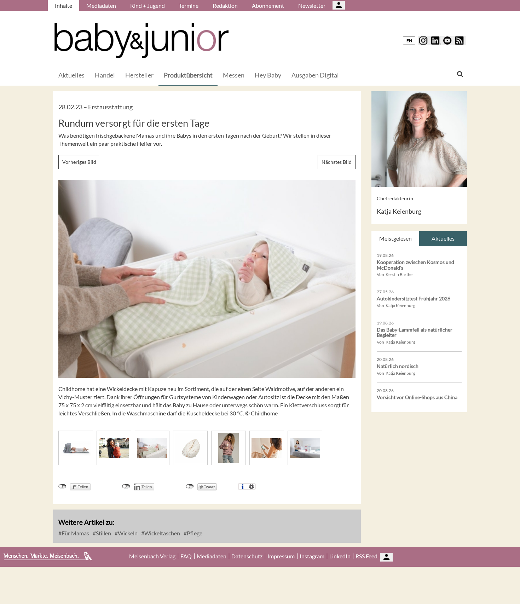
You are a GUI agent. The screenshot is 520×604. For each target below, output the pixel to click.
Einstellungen (251, 486)
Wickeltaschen (161, 533)
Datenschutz (246, 556)
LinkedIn (340, 556)
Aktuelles (71, 75)
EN (409, 40)
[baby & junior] (141, 40)
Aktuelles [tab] (443, 238)
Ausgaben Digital (315, 75)
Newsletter (311, 5)
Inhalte (63, 5)
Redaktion (225, 5)
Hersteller (139, 75)
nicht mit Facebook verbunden (62, 486)
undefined (126, 486)
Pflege (194, 533)
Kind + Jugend (147, 5)
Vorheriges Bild (79, 162)
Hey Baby (268, 75)
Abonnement (268, 5)
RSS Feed (366, 556)
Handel (105, 75)
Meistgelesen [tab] (395, 238)
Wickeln (127, 533)
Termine (188, 5)
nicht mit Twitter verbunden (190, 486)
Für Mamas (74, 533)
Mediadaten (101, 5)
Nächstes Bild (337, 162)
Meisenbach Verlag (152, 556)
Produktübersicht (188, 75)
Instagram (312, 556)
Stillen (103, 533)
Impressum (281, 556)
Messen (233, 75)
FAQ (186, 556)
